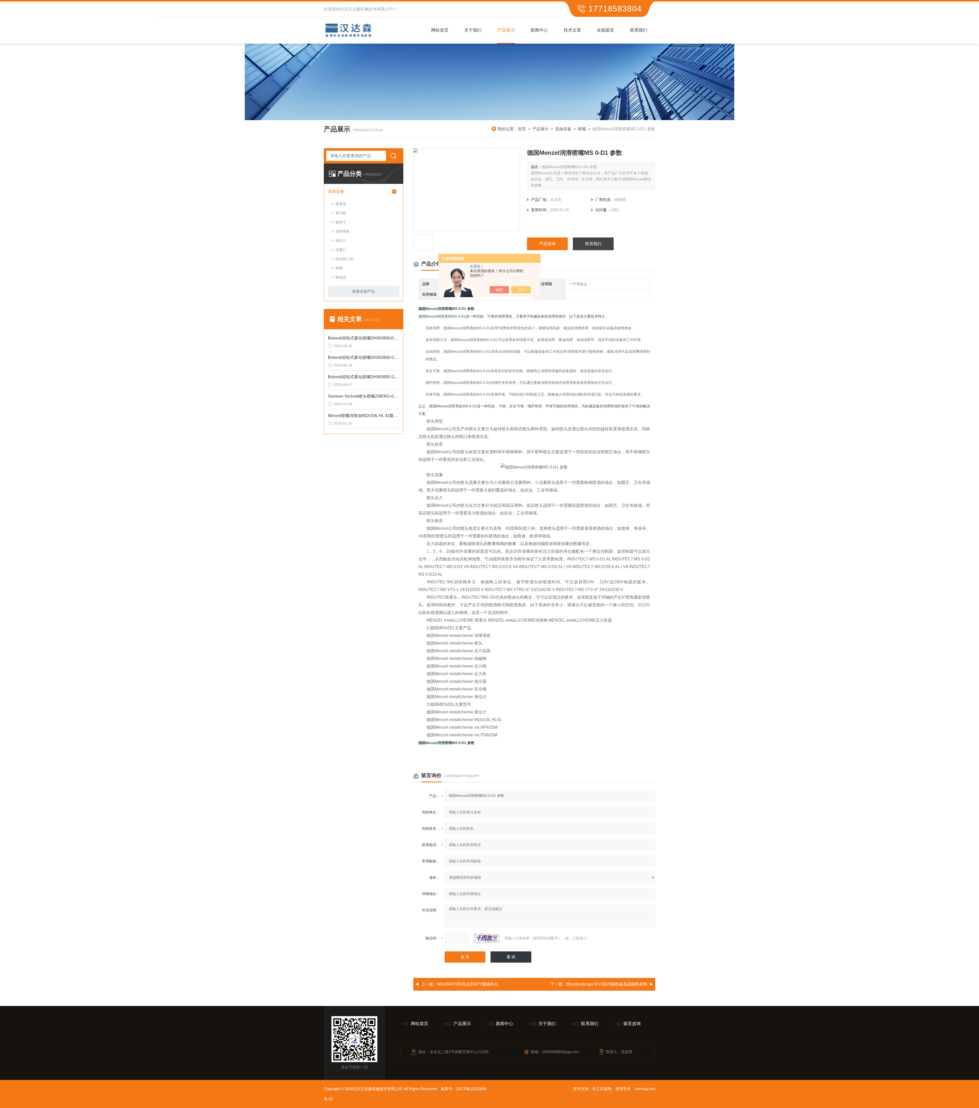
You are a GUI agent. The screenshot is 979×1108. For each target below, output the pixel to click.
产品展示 (506, 30)
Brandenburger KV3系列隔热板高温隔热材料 (607, 984)
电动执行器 (344, 259)
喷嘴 (582, 129)
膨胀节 (341, 222)
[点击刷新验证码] (486, 938)
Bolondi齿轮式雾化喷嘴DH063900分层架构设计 (363, 338)
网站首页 (439, 30)
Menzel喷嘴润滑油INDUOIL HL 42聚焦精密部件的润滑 (363, 415)
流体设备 (563, 129)
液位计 (341, 240)
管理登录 (623, 1089)
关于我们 (473, 30)
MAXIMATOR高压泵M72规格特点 (467, 984)
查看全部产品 (363, 291)
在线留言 (605, 30)
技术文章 (572, 30)
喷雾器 (341, 204)
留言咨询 (632, 1023)
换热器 (341, 277)
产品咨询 (547, 244)
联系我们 (638, 30)
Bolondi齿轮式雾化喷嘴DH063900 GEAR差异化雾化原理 (363, 357)
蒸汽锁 (341, 213)
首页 (522, 129)
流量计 (341, 250)
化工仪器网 (601, 1089)
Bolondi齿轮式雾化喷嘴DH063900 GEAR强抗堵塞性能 (363, 377)
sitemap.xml (645, 1089)
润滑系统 (343, 231)
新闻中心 (539, 30)
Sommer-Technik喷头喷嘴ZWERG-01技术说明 (363, 396)
